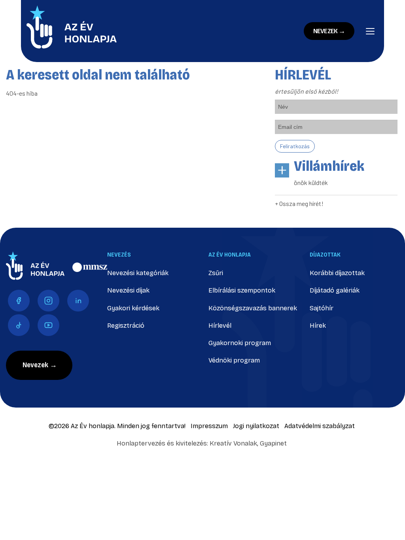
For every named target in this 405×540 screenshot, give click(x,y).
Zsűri (215, 273)
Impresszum (209, 426)
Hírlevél (219, 325)
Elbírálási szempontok (241, 290)
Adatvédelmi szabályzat (319, 426)
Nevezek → (329, 31)
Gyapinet (273, 443)
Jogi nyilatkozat (256, 426)
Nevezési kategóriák (137, 273)
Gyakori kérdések (133, 308)
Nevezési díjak (128, 290)
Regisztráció (125, 325)
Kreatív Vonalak (233, 443)
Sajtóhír (321, 308)
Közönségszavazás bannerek (252, 308)
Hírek (318, 325)
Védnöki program (234, 360)
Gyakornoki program (239, 343)
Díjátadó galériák (335, 290)
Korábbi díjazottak (337, 273)
